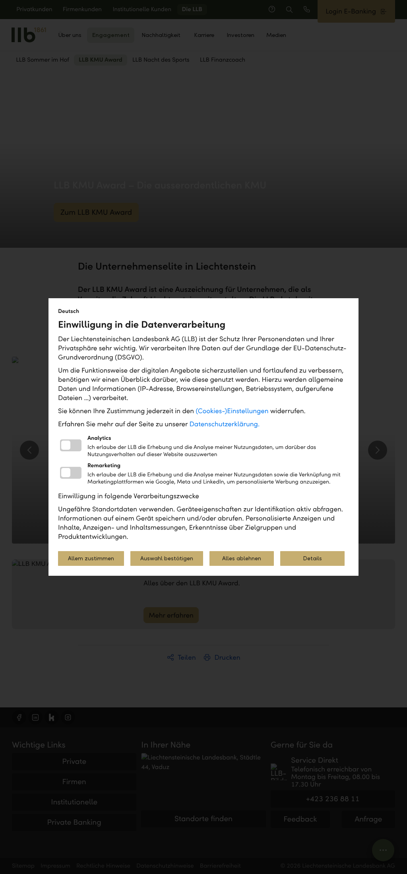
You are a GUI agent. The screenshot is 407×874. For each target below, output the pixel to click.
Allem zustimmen (91, 558)
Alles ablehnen (241, 558)
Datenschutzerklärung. (225, 424)
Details (312, 558)
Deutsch (68, 311)
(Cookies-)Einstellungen (232, 411)
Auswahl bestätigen (166, 558)
